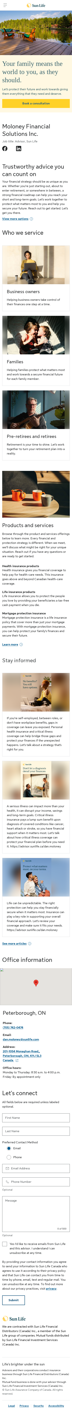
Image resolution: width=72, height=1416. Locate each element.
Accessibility (56, 1405)
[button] (36, 983)
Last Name (12, 1131)
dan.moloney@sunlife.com (21, 1039)
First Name (12, 1118)
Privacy (24, 1405)
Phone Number (21, 1182)
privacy (51, 1288)
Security (38, 1405)
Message (11, 1200)
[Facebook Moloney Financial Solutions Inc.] (4, 148)
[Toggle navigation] (5, 5)
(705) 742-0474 (13, 1027)
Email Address (20, 1168)
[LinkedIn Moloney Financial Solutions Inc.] (18, 148)
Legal (11, 1405)
